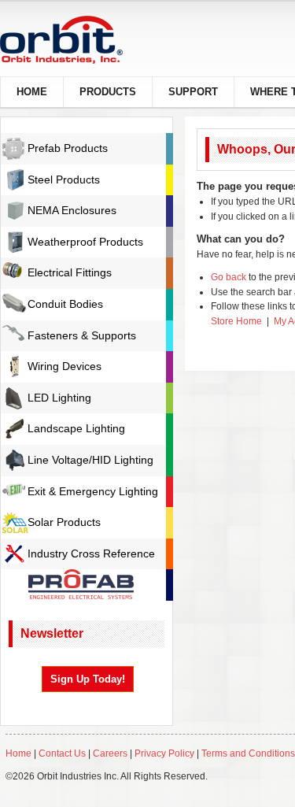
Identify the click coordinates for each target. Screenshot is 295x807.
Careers (111, 753)
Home (18, 753)
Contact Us (62, 753)
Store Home (236, 321)
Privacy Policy (164, 753)
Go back (228, 277)
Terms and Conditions (248, 753)
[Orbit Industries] (75, 40)
